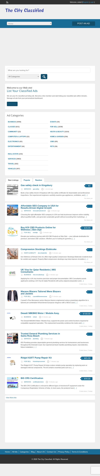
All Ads (15, 452)
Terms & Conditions (80, 452)
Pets (52, 146)
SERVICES (27, 189)
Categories (24, 452)
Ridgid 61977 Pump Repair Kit (36, 358)
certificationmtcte (38, 382)
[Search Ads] (44, 76)
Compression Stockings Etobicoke (38, 249)
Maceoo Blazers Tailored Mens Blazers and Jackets (41, 292)
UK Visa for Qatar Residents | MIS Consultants (38, 270)
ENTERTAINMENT (14, 146)
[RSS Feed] (7, 2)
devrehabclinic (42, 253)
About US (41, 452)
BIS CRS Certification (32, 378)
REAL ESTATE (13, 154)
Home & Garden (57, 136)
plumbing (36, 338)
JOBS (52, 141)
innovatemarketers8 (39, 211)
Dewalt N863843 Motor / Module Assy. (40, 313)
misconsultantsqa (38, 274)
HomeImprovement (39, 361)
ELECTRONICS (13, 141)
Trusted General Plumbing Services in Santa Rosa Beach (40, 334)
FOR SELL (54, 127)
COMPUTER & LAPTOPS (17, 136)
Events (53, 122)
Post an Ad (83, 23)
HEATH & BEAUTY (57, 132)
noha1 (35, 317)
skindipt (35, 232)
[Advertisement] (50, 46)
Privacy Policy (64, 452)
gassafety (36, 189)
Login (92, 2)
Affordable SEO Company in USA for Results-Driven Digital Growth (40, 207)
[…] (86, 195)
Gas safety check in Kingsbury (36, 185)
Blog (33, 452)
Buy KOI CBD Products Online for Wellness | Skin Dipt (38, 228)
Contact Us (51, 452)
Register (86, 2)
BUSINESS (27, 274)
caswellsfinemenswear (40, 296)
